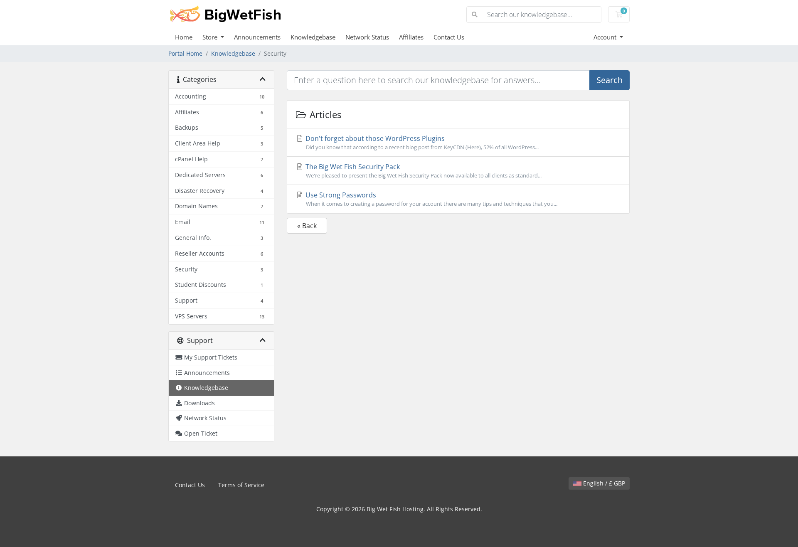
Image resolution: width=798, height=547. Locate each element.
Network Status (367, 37)
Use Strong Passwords (430, 198)
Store (210, 37)
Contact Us (448, 37)
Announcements (257, 37)
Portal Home (185, 53)
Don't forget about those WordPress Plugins (421, 142)
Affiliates (411, 37)
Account (606, 37)
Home (183, 37)
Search (609, 80)
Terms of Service (241, 485)
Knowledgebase (313, 37)
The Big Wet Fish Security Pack (423, 170)
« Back (307, 225)
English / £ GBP (603, 483)
